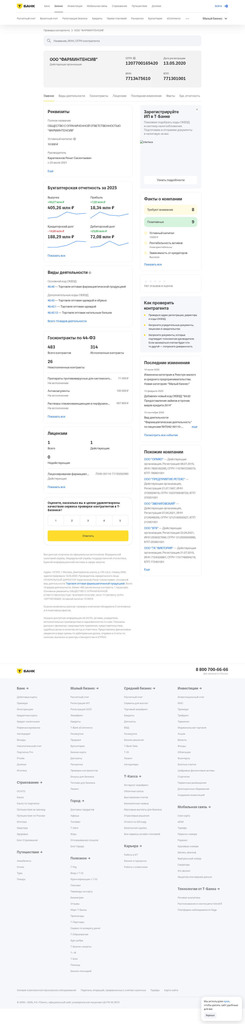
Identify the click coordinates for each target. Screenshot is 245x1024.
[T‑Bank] (26, 6)
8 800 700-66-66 (212, 669)
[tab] (49, 96)
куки (226, 1001)
